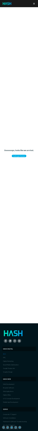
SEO (4, 354)
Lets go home (19, 156)
